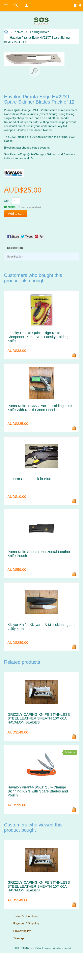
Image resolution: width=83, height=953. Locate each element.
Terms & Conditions (25, 916)
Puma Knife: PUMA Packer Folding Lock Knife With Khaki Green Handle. (39, 408)
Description (15, 247)
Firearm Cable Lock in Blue (29, 479)
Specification (15, 256)
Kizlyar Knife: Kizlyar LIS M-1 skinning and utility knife (41, 627)
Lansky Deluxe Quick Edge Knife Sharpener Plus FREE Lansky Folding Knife (37, 337)
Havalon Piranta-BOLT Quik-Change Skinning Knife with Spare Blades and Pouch (37, 791)
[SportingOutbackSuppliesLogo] (41, 21)
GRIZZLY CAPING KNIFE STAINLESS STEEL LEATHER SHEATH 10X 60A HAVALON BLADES (38, 718)
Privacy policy (22, 930)
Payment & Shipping (26, 923)
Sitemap (18, 938)
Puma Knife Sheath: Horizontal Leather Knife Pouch (38, 554)
